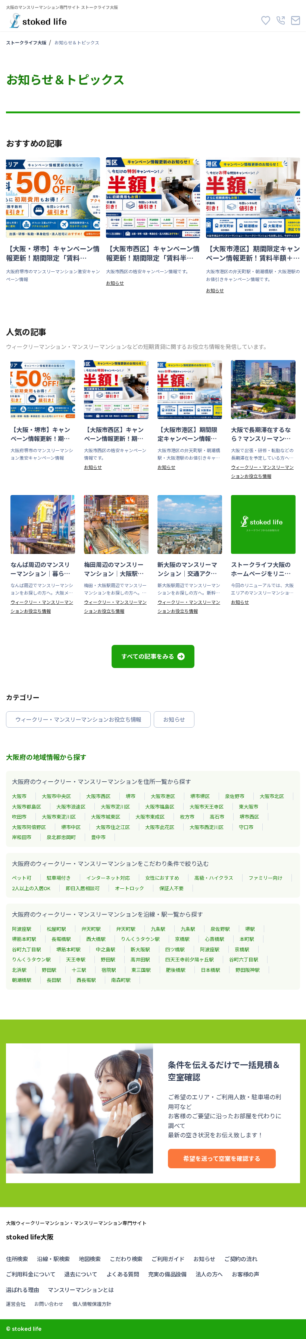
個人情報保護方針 (91, 1303)
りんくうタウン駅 (140, 938)
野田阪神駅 (247, 969)
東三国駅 (141, 969)
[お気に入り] (265, 20)
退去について (80, 1274)
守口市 (246, 827)
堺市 (130, 796)
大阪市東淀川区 (59, 816)
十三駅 (79, 969)
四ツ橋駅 (175, 949)
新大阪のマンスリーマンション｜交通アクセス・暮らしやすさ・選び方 (187, 569)
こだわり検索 (126, 1259)
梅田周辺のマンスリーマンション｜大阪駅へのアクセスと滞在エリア (114, 569)
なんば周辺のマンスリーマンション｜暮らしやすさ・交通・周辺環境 (40, 569)
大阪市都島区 (26, 806)
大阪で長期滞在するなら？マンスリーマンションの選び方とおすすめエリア (261, 434)
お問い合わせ (48, 1303)
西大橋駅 (96, 938)
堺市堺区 (200, 796)
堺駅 (250, 928)
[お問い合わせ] (295, 20)
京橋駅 (182, 938)
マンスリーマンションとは (80, 1290)
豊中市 (98, 837)
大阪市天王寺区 (207, 806)
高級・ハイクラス (213, 877)
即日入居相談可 (83, 888)
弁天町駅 (91, 928)
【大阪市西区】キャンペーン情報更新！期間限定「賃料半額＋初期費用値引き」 (153, 253)
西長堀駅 (86, 979)
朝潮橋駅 (21, 979)
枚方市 (187, 816)
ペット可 (21, 877)
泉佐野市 (234, 796)
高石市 (217, 816)
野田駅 (108, 959)
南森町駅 (121, 979)
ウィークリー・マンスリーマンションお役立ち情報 (78, 719)
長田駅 (54, 979)
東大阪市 (248, 806)
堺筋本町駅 (24, 938)
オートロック (129, 888)
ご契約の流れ (240, 1259)
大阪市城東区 (105, 816)
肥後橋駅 (175, 969)
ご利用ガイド (168, 1259)
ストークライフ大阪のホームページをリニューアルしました (261, 569)
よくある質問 (122, 1274)
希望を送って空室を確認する (221, 1158)
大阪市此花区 (159, 827)
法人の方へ (209, 1274)
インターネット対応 (108, 877)
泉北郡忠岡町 (61, 837)
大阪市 (19, 796)
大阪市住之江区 (113, 827)
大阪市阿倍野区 (29, 827)
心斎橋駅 (214, 938)
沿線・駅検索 (53, 1259)
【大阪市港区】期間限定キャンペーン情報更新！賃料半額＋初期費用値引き (253, 253)
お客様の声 (245, 1274)
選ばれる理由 (22, 1290)
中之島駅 (105, 949)
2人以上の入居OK (31, 888)
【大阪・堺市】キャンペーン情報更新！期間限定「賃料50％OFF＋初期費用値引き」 (53, 253)
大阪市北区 (272, 796)
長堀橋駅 (61, 938)
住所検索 (17, 1259)
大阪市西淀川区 (207, 827)
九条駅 (158, 928)
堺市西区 (249, 816)
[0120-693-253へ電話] (280, 20)
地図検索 (90, 1259)
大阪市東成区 (150, 816)
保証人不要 (171, 888)
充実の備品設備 (167, 1274)
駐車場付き (59, 877)
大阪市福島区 (159, 806)
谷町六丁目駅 (243, 959)
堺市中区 (71, 827)
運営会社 (15, 1303)
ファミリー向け (265, 877)
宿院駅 (109, 969)
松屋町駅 (56, 928)
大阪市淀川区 (115, 806)
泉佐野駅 (220, 928)
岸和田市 (21, 837)
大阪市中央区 (56, 796)
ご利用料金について (30, 1274)
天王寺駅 (75, 959)
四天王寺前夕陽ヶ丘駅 (189, 959)
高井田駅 (140, 959)
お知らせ (115, 283)
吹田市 (19, 816)
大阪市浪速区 (70, 806)
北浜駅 (19, 969)
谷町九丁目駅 (26, 949)
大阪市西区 (98, 796)
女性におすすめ (162, 877)
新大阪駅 (140, 949)
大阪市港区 (163, 796)
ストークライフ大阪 (26, 42)
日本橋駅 (210, 969)
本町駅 (247, 938)
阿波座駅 (21, 928)
